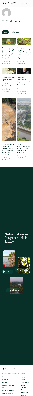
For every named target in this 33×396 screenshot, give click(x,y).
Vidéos (9, 271)
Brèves (4, 388)
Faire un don (25, 382)
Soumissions (25, 392)
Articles (22, 269)
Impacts (23, 385)
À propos (24, 377)
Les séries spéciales (8, 385)
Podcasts (14, 290)
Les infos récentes (7, 393)
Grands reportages (8, 390)
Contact (23, 380)
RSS (5, 32)
